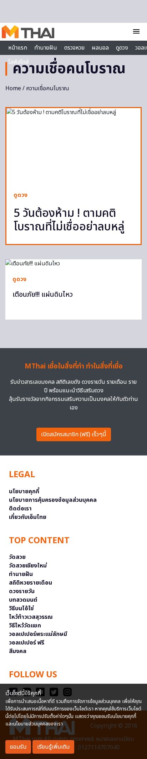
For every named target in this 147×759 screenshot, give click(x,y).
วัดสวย (17, 557)
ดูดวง (20, 195)
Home (13, 88)
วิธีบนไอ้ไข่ (21, 608)
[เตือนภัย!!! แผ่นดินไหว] (73, 263)
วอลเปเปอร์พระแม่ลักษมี (38, 634)
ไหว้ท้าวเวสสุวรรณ (31, 617)
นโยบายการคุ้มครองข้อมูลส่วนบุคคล (53, 500)
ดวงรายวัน (22, 591)
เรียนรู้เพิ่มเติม (53, 747)
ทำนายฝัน (45, 48)
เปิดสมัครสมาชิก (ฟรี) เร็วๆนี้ (73, 434)
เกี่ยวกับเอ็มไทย (27, 517)
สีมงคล (17, 651)
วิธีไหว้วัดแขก (25, 625)
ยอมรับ (18, 747)
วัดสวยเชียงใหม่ (28, 565)
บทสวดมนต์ (23, 600)
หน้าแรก (17, 48)
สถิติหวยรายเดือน (30, 583)
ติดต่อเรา (20, 508)
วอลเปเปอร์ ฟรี (26, 642)
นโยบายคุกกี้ (24, 491)
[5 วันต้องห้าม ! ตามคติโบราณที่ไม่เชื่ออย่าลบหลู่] (73, 146)
